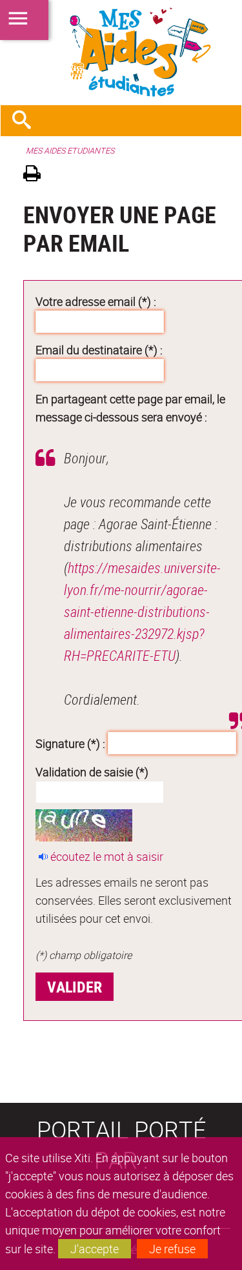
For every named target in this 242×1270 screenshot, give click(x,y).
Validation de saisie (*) (91, 772)
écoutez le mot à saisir (106, 856)
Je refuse (172, 1248)
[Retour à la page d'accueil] (121, 52)
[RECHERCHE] (26, 120)
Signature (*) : (70, 743)
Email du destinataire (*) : (99, 350)
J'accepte (94, 1248)
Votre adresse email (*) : (95, 301)
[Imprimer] (36, 175)
